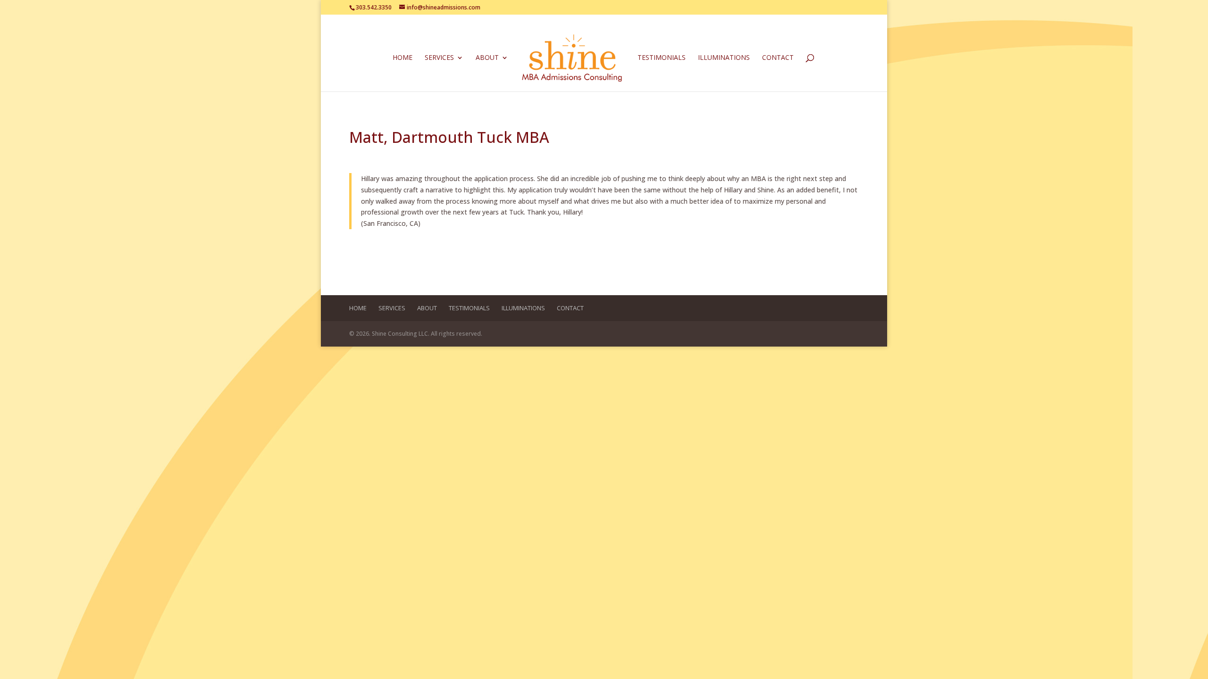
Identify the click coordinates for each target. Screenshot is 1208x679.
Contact (778, 58)
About (487, 58)
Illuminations (724, 58)
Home (402, 58)
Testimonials (662, 58)
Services (439, 58)
